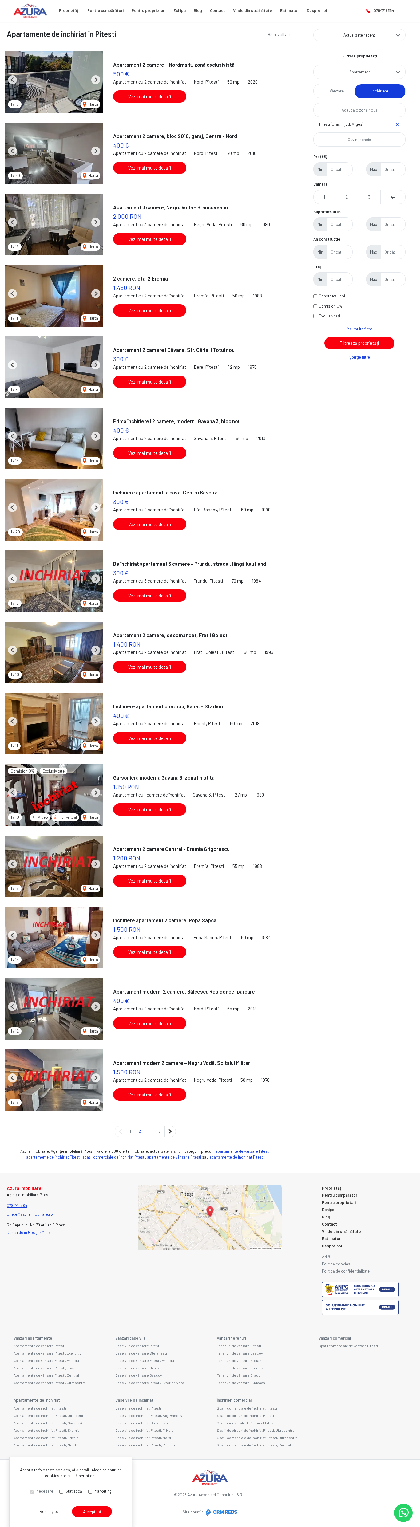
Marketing (103, 1491)
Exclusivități (329, 315)
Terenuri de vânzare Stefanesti (242, 1360)
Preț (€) (320, 156)
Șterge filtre (359, 357)
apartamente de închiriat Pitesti (53, 1157)
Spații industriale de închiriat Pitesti (246, 1423)
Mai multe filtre (359, 328)
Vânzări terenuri (231, 1338)
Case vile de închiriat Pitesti (138, 1408)
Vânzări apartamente (33, 1338)
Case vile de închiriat (134, 1400)
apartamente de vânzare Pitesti (243, 1151)
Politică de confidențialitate (346, 1271)
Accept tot (92, 1511)
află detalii (81, 1469)
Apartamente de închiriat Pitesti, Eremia (47, 1430)
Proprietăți (69, 10)
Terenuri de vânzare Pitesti (239, 1346)
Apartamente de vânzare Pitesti (39, 1346)
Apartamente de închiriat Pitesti (40, 1408)
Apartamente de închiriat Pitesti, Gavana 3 (48, 1423)
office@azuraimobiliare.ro (30, 1214)
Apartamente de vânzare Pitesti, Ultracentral (50, 1382)
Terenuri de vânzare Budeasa (241, 1382)
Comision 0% (331, 306)
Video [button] (42, 817)
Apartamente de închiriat (37, 1400)
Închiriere (380, 91)
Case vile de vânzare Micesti (138, 1368)
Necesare (44, 1491)
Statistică (73, 1491)
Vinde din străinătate (252, 10)
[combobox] (359, 72)
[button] (12, 79)
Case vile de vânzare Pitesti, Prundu (144, 1360)
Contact (217, 10)
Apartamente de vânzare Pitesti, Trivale (46, 1368)
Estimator (289, 10)
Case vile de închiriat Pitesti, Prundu (145, 1445)
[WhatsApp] (403, 1513)
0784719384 (384, 10)
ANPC (326, 1256)
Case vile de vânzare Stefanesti (141, 1353)
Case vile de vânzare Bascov (138, 1375)
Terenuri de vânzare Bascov (240, 1353)
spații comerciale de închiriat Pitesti (113, 1157)
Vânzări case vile (130, 1338)
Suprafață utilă (327, 211)
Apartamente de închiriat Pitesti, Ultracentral (51, 1415)
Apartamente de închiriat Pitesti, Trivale (46, 1437)
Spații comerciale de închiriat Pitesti (247, 1408)
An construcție (326, 239)
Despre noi (317, 10)
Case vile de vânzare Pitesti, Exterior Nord (149, 1382)
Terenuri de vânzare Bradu (238, 1375)
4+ (393, 197)
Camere (320, 184)
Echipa (179, 10)
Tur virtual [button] (68, 817)
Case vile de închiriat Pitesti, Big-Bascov (148, 1415)
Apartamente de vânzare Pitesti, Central (46, 1375)
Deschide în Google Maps (29, 1232)
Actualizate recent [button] (359, 35)
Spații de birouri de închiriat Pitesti (245, 1415)
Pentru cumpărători (105, 10)
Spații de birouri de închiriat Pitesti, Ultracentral (256, 1430)
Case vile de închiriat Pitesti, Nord (143, 1437)
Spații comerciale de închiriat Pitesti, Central (254, 1445)
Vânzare (337, 91)
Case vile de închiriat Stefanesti (141, 1423)
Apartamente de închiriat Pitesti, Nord (45, 1445)
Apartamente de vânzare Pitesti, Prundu (46, 1360)
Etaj (317, 266)
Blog (198, 10)
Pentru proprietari (148, 10)
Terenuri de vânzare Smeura (240, 1368)
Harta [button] (93, 104)
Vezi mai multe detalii (149, 96)
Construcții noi (332, 295)
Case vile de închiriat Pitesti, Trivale (144, 1430)
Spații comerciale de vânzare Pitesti (348, 1346)
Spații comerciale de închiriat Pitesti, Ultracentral (258, 1437)
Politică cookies (336, 1263)
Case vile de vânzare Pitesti (137, 1346)
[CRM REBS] (220, 1511)
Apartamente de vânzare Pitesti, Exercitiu (48, 1353)
